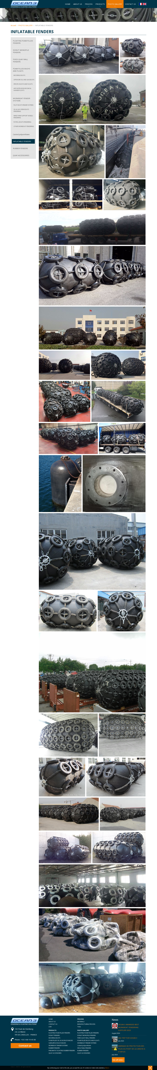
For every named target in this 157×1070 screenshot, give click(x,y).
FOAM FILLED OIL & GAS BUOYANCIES (61, 1040)
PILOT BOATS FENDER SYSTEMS (23, 105)
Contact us (25, 1045)
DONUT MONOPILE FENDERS (21, 51)
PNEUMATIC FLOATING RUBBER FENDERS (62, 1051)
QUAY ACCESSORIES (21, 155)
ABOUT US (52, 1022)
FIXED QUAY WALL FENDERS (20, 60)
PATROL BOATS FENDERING (22, 122)
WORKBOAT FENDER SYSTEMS (21, 99)
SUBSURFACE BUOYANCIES (57, 1043)
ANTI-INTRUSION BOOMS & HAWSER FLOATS (22, 89)
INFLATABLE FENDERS (22, 141)
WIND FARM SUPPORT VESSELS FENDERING (23, 117)
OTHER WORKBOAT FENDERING (24, 126)
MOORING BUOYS (19, 75)
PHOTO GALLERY (25, 25)
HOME (51, 1019)
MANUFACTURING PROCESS (86, 1024)
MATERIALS (80, 1022)
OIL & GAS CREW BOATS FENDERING (21, 110)
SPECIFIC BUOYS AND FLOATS (23, 84)
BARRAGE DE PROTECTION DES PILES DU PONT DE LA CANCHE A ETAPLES (131, 1049)
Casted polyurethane (21, 134)
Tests (79, 1027)
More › (107, 1068)
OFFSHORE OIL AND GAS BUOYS (24, 80)
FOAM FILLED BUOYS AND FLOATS (21, 69)
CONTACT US (53, 1024)
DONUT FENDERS (54, 1035)
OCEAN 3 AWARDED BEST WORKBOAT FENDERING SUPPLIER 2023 (128, 1027)
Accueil (13, 25)
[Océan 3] (25, 7)
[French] (140, 4)
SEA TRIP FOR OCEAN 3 (127, 1038)
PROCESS (89, 4)
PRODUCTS (100, 4)
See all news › (118, 1060)
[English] (144, 4)
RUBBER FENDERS (20, 148)
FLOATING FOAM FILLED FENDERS (23, 42)
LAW (50, 1027)
